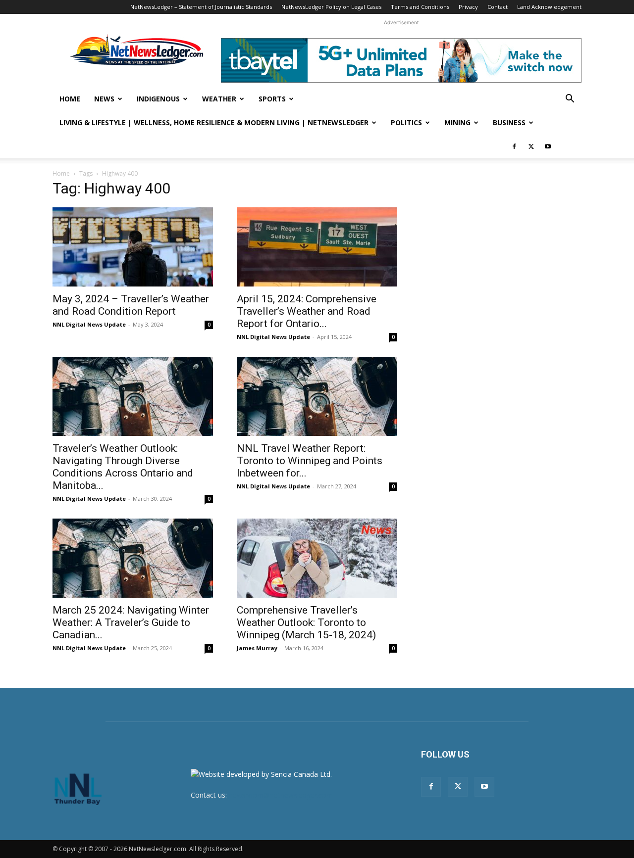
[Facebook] (514, 146)
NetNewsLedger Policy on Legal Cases (331, 6)
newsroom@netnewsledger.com (281, 795)
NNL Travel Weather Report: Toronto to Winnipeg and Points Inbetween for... (309, 460)
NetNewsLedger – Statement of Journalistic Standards (201, 6)
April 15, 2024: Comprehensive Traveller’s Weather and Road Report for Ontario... (306, 311)
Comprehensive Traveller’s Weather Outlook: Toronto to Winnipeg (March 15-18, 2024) (306, 622)
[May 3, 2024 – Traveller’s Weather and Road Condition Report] (133, 246)
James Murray (257, 648)
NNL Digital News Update (89, 324)
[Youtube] (547, 146)
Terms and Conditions (420, 6)
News (104, 98)
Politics (406, 122)
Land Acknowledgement (549, 6)
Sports (272, 98)
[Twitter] (531, 146)
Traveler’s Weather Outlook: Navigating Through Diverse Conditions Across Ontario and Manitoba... (123, 466)
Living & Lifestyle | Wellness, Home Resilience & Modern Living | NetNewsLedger (214, 122)
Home (69, 98)
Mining (457, 122)
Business (509, 122)
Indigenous (158, 98)
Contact (497, 6)
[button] (569, 99)
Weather (219, 98)
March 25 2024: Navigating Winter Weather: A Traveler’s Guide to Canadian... (131, 622)
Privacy (468, 6)
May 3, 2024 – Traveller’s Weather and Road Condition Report (131, 305)
